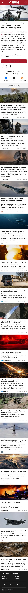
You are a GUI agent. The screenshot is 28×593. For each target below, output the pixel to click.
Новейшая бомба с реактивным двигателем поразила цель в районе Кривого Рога (13, 441)
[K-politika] (2, 301)
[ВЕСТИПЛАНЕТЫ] (2, 212)
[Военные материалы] (14, 2)
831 (26, 242)
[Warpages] (2, 569)
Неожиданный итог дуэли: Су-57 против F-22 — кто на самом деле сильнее (14, 472)
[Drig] (2, 333)
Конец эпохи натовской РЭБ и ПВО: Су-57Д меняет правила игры (13, 530)
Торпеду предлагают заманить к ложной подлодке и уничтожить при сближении (12, 232)
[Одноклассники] (11, 584)
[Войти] (25, 2)
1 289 (25, 179)
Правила (17, 578)
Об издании (4, 578)
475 (26, 569)
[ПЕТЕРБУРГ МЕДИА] (2, 483)
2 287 (25, 148)
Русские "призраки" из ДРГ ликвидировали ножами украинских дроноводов (13, 321)
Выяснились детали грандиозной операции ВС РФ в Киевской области (13, 290)
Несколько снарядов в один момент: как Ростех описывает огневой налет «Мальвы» (13, 106)
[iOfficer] (2, 23)
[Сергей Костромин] (2, 179)
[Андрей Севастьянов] (2, 117)
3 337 (25, 117)
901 (26, 211)
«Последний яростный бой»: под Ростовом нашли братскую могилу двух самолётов (13, 560)
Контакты (17, 576)
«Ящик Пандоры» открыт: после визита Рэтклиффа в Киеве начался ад (12, 380)
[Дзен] (23, 584)
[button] (2, 66)
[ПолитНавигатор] (2, 360)
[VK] (17, 584)
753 (26, 332)
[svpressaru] (2, 270)
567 (26, 420)
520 (26, 451)
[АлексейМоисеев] (2, 452)
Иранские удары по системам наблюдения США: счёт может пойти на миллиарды (13, 168)
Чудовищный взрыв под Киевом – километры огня (11, 503)
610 (26, 360)
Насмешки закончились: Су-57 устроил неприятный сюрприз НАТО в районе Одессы (12, 200)
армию (10, 33)
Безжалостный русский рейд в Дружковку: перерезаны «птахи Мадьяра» (13, 411)
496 (26, 540)
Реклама (3, 576)
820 (26, 270)
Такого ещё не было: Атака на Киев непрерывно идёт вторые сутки (11, 352)
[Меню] (2, 2)
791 (26, 301)
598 (26, 391)
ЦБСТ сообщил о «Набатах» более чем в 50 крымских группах (13, 137)
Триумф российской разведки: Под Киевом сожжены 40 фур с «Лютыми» (13, 263)
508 (26, 510)
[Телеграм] (4, 584)
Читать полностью (14, 61)
